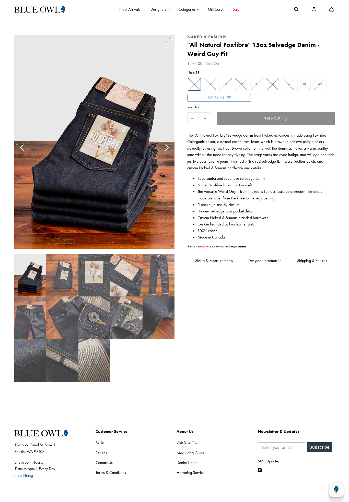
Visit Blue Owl (187, 443)
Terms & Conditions (111, 472)
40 (320, 84)
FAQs (100, 443)
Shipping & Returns (312, 260)
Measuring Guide (190, 453)
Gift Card (215, 9)
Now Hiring (23, 475)
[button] (296, 9)
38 (304, 84)
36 (288, 84)
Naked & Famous (207, 37)
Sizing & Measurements (214, 260)
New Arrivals (129, 9)
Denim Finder (187, 462)
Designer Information (265, 260)
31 (225, 84)
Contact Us (104, 462)
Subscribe (319, 447)
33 (257, 84)
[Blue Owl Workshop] (39, 9)
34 (272, 84)
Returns (101, 453)
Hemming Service (191, 472)
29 (194, 84)
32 (241, 84)
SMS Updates (269, 461)
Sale (236, 9)
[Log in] (314, 9)
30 (210, 84)
